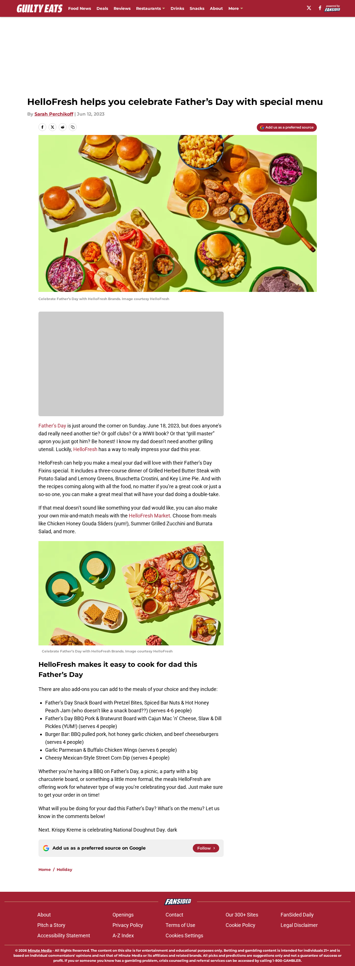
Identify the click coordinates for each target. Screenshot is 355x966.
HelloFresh (85, 449)
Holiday (64, 869)
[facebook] (320, 8)
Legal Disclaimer (299, 925)
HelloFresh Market (149, 516)
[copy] (73, 127)
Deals (102, 8)
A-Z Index (123, 935)
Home (44, 869)
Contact (174, 915)
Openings (123, 915)
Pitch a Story (51, 925)
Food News (79, 8)
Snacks (197, 8)
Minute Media (40, 950)
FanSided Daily (297, 915)
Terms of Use (180, 925)
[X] (309, 8)
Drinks (177, 8)
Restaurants (148, 8)
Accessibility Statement (63, 935)
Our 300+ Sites (242, 915)
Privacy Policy (128, 925)
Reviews (122, 8)
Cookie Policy (240, 925)
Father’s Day (52, 426)
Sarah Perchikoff (54, 114)
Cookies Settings (184, 935)
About (216, 8)
